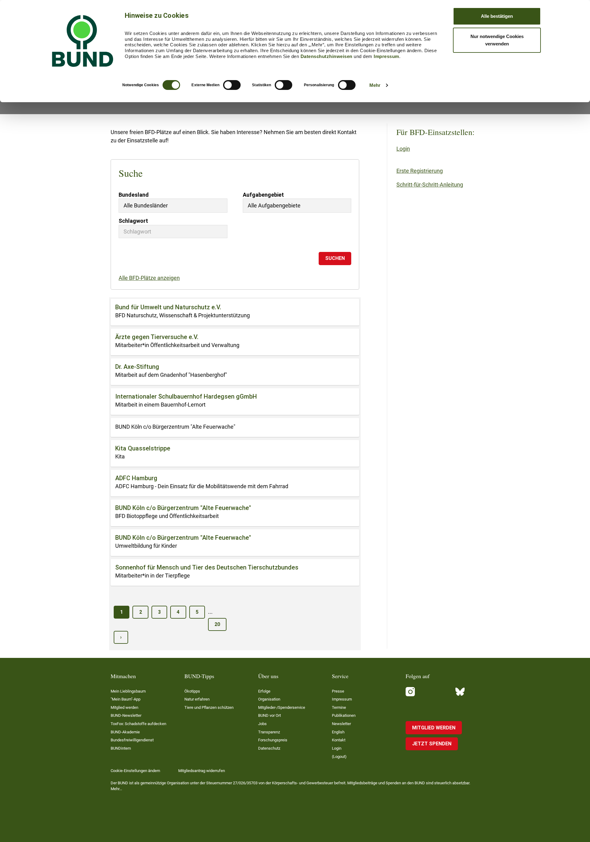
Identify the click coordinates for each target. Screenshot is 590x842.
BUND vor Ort (269, 715)
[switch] (232, 85)
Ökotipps (192, 691)
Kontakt (338, 740)
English (338, 732)
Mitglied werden (124, 707)
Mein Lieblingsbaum (128, 691)
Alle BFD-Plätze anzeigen (149, 278)
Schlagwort (133, 221)
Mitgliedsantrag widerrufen (201, 770)
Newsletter (341, 723)
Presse (338, 691)
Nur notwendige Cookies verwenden (497, 40)
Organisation (269, 699)
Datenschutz (269, 748)
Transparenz (269, 732)
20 (217, 624)
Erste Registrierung (419, 171)
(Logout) (339, 756)
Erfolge (264, 691)
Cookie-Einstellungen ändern (135, 770)
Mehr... (116, 788)
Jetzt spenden (431, 744)
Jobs (262, 723)
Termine (339, 707)
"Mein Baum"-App (125, 699)
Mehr (374, 85)
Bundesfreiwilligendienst (132, 740)
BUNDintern (121, 748)
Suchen (335, 258)
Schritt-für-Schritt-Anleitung (429, 184)
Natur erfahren (197, 699)
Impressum (386, 56)
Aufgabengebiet (263, 194)
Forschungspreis (272, 740)
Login (403, 148)
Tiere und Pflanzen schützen (209, 707)
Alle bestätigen (497, 16)
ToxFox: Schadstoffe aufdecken (138, 723)
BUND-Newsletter (126, 715)
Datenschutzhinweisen (326, 56)
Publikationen (344, 715)
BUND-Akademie (125, 732)
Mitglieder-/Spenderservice (281, 707)
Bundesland (134, 194)
